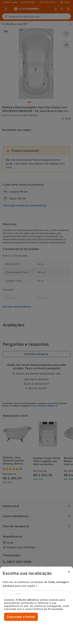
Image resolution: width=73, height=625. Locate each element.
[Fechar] (69, 572)
